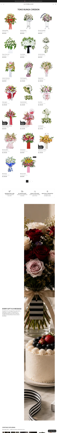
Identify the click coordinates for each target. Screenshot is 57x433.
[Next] (32, 181)
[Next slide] (35, 45)
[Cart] (55, 4)
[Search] (3, 4)
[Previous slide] (22, 45)
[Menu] (1, 4)
